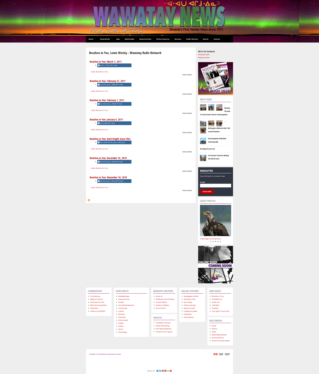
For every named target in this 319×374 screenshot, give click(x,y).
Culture (121, 311)
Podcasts (215, 308)
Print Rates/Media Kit (163, 329)
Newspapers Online (191, 296)
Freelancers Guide (190, 311)
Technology (122, 332)
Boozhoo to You (102, 72)
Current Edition (161, 302)
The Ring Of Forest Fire (207, 149)
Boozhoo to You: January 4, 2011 (106, 119)
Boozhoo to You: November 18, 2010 (108, 177)
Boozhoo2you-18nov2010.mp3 (111, 181)
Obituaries (94, 308)
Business (121, 314)
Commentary (95, 296)
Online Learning (190, 305)
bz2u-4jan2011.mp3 (107, 123)
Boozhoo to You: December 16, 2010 (108, 158)
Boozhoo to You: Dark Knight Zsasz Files (110, 139)
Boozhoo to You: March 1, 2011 (106, 61)
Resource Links (189, 308)
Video (214, 332)
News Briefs (105, 39)
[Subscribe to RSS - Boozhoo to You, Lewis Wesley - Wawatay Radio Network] (89, 199)
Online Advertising (162, 326)
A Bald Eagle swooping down (210, 239)
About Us (159, 296)
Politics (121, 326)
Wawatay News (203, 57)
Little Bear (215, 305)
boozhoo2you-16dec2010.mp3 (111, 161)
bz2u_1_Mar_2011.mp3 (108, 65)
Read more (187, 75)
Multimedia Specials (219, 335)
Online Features (162, 39)
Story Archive (161, 308)
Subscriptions (189, 317)
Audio (93, 72)
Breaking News (123, 296)
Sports (120, 329)
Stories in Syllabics (162, 305)
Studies (121, 302)
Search (205, 39)
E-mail (203, 182)
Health (120, 323)
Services (177, 39)
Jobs (118, 39)
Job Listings (188, 302)
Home (91, 39)
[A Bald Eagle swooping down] (215, 220)
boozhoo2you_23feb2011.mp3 (111, 84)
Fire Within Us (217, 299)
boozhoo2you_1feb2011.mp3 (111, 104)
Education (122, 317)
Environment (123, 320)
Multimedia (129, 39)
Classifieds (188, 314)
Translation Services (163, 323)
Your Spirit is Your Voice (220, 311)
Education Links (190, 299)
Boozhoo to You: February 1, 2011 (107, 100)
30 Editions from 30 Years (165, 299)
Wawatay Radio (204, 54)
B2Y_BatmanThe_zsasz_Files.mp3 (112, 142)
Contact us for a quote (164, 332)
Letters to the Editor (97, 311)
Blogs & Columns (96, 299)
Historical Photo (218, 338)
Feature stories (123, 299)
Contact (217, 39)
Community (122, 308)
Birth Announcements (98, 305)
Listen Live (216, 302)
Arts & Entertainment (126, 305)
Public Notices (192, 39)
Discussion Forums (97, 302)
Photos (214, 329)
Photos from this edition (221, 341)
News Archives (145, 39)
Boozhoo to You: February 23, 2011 (107, 81)
